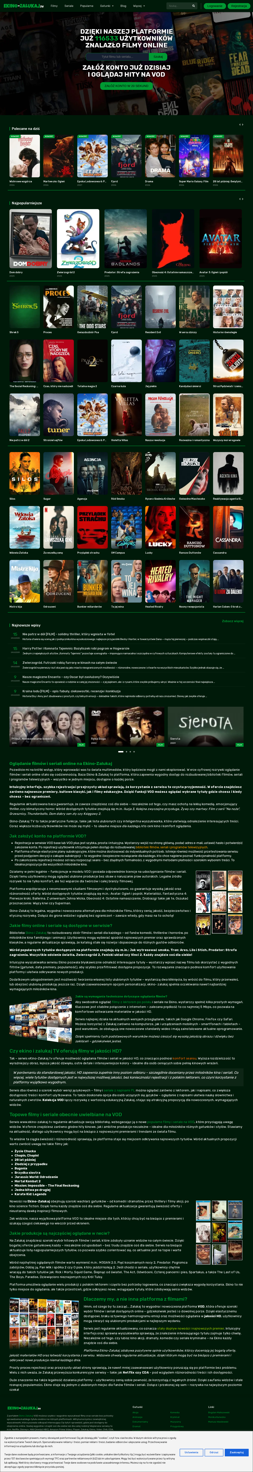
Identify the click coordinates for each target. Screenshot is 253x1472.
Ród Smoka (118, 498)
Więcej (137, 6)
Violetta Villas (119, 440)
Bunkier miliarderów (89, 606)
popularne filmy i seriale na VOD (170, 1122)
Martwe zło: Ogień (54, 181)
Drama (149, 181)
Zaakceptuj (237, 1452)
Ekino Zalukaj (26, 1415)
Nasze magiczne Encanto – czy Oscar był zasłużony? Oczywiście (71, 677)
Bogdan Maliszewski (219, 1412)
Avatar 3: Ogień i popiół (213, 272)
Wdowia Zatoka (18, 552)
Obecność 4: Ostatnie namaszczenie (174, 272)
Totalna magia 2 (87, 386)
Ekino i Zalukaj (36, 933)
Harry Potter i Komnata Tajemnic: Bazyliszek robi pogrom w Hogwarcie (76, 648)
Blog (123, 6)
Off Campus (118, 552)
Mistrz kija (15, 606)
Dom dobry (16, 272)
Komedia (175, 1412)
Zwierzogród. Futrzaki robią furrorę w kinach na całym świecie (70, 663)
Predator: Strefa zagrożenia (121, 272)
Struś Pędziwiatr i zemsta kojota (232, 386)
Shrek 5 (13, 332)
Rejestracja (239, 6)
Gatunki (105, 6)
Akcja (135, 1412)
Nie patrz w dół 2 (19, 440)
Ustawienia (191, 1452)
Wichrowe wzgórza (20, 181)
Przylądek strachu (88, 552)
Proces (47, 332)
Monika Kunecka (216, 1417)
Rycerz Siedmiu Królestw (160, 498)
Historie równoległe (225, 332)
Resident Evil (153, 332)
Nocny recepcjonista (191, 606)
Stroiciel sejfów (52, 440)
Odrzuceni (49, 606)
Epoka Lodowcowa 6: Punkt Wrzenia (98, 181)
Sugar (47, 498)
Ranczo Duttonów (190, 552)
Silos (12, 498)
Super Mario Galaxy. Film (193, 181)
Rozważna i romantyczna (194, 440)
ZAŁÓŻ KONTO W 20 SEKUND (126, 86)
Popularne (86, 6)
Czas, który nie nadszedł (58, 386)
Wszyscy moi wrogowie (226, 440)
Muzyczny (175, 1421)
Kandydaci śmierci (190, 386)
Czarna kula (118, 386)
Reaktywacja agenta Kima (228, 498)
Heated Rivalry (154, 606)
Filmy (54, 6)
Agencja (82, 498)
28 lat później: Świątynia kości (231, 181)
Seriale (69, 6)
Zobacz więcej (233, 621)
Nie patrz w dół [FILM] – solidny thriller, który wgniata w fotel (69, 634)
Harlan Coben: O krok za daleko (232, 606)
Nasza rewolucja (155, 440)
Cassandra (219, 552)
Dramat (136, 1426)
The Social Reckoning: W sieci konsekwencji (35, 386)
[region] (126, 1451)
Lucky (148, 552)
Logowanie (214, 6)
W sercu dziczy (188, 332)
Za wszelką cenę (53, 552)
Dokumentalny (140, 1421)
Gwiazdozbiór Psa (88, 332)
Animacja (137, 1417)
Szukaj (158, 56)
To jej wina (117, 606)
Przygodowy (177, 1426)
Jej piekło (151, 386)
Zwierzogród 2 (66, 272)
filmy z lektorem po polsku (132, 1002)
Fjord (114, 181)
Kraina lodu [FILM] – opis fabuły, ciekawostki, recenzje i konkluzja (72, 691)
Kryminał (175, 1417)
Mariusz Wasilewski (218, 1421)
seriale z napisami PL (119, 1090)
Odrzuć (214, 1452)
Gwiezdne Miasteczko (192, 498)
